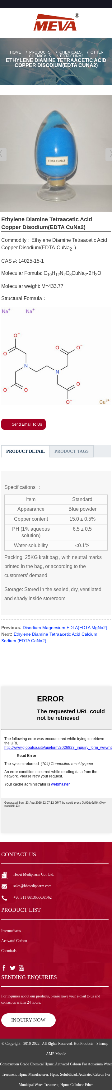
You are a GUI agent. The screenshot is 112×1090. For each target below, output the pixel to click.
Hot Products (83, 1043)
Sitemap (102, 1043)
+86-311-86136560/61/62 (32, 897)
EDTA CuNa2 (71, 56)
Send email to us (27, 424)
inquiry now (28, 1020)
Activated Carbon (14, 941)
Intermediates (11, 931)
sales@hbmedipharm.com (32, 886)
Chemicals (70, 52)
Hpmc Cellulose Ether (76, 1085)
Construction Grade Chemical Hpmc (27, 1064)
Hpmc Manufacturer (33, 1074)
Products (39, 52)
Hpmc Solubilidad (63, 1074)
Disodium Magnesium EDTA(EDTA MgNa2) (65, 627)
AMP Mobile (56, 1054)
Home (15, 52)
